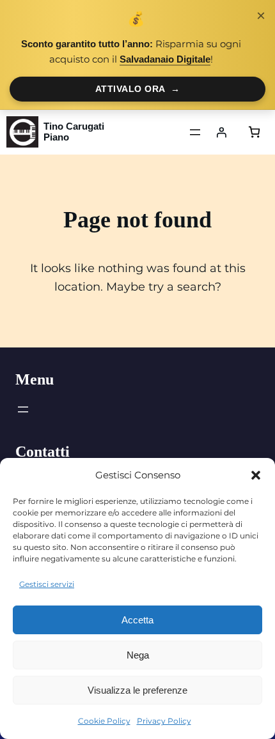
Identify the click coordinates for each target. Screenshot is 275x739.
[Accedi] (221, 132)
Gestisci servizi (46, 584)
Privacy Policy (164, 721)
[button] (255, 475)
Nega (138, 655)
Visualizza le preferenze (137, 690)
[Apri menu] (195, 132)
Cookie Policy (104, 721)
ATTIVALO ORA (137, 89)
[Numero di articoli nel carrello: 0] (254, 132)
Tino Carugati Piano (73, 131)
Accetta (137, 619)
